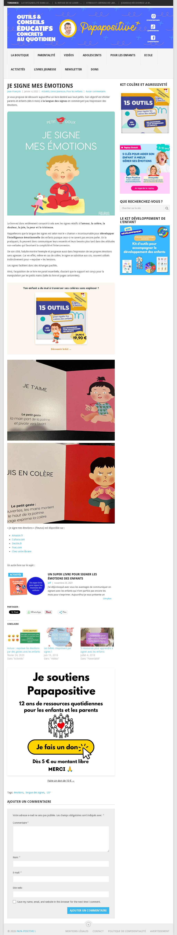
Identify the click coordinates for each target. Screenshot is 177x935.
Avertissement (159, 931)
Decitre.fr (17, 543)
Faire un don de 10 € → (61, 780)
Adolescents (92, 55)
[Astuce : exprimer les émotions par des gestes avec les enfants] (23, 637)
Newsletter (73, 69)
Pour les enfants (122, 55)
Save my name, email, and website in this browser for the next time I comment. (59, 901)
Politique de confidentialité (127, 931)
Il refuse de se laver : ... (68, 3)
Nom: (16, 857)
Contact (98, 931)
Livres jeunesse (45, 69)
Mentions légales (76, 931)
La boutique (20, 55)
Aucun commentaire (95, 91)
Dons (95, 69)
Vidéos (69, 55)
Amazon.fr (17, 535)
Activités (18, 69)
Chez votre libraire (21, 551)
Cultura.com (18, 539)
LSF (48, 792)
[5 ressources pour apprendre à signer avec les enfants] (97, 637)
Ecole (148, 55)
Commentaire (20, 822)
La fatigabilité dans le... (35, 3)
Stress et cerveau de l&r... (101, 3)
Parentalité (46, 55)
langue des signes (35, 792)
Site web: (17, 887)
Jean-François (14, 91)
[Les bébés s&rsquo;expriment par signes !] (60, 637)
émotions (19, 792)
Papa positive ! (26, 931)
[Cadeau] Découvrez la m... (136, 3)
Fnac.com (17, 547)
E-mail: (17, 872)
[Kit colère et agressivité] (145, 137)
